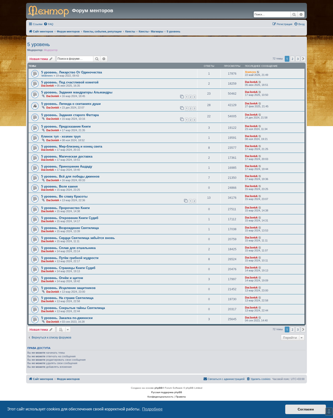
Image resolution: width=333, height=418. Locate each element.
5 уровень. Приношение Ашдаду (66, 166)
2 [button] (292, 59)
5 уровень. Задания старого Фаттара (70, 115)
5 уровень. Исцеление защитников (68, 288)
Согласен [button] (306, 409)
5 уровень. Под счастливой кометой (69, 82)
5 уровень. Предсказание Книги (66, 126)
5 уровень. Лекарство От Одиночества (71, 72)
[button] (303, 59)
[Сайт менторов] (49, 10)
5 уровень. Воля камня (59, 186)
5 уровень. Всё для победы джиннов (70, 176)
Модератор (51, 50)
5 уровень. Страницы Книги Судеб (68, 268)
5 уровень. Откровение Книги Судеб (69, 218)
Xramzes (250, 71)
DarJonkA (47, 85)
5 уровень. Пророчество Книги (65, 208)
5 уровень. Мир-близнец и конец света (71, 146)
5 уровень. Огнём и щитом (62, 278)
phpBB (158, 388)
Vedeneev (47, 75)
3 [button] (298, 59)
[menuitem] (48, 24)
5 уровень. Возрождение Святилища (70, 228)
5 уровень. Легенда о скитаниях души (71, 104)
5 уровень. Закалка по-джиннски (67, 318)
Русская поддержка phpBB (166, 392)
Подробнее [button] (152, 409)
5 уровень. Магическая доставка (66, 156)
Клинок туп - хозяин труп (61, 136)
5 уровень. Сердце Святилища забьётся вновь (78, 238)
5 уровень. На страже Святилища (67, 298)
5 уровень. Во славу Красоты (64, 196)
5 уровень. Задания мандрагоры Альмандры (76, 92)
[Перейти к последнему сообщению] (258, 71)
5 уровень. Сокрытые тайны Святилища (73, 308)
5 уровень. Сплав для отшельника (68, 248)
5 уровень (38, 44)
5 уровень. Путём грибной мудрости (69, 258)
